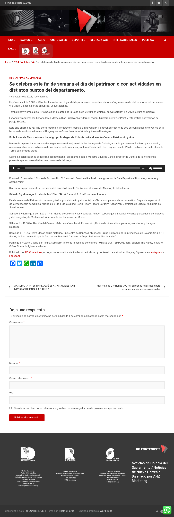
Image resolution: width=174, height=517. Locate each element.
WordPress (106, 510)
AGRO (41, 39)
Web (11, 393)
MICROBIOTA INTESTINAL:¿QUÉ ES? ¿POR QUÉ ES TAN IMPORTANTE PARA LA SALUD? (44, 287)
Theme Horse (66, 510)
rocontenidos (41, 96)
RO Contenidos (33, 252)
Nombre (14, 363)
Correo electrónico (20, 378)
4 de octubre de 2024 (20, 96)
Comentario (16, 322)
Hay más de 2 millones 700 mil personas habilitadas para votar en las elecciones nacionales (128, 287)
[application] (87, 168)
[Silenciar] (150, 168)
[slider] (158, 168)
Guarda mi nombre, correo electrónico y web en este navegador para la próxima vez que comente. (69, 408)
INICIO (11, 39)
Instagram (156, 252)
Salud (12, 48)
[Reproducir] (13, 168)
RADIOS (25, 39)
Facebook (14, 255)
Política (148, 39)
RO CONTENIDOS (34, 510)
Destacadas (99, 39)
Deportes (78, 39)
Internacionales (125, 39)
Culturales (58, 39)
